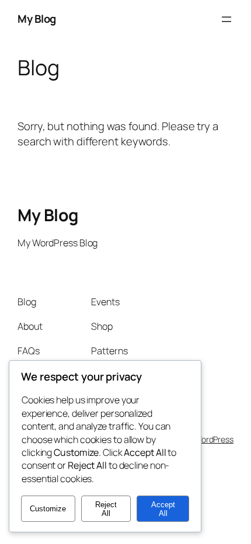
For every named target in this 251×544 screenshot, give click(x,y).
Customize (48, 508)
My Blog (37, 18)
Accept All (163, 509)
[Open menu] (226, 19)
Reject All (106, 509)
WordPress (213, 439)
